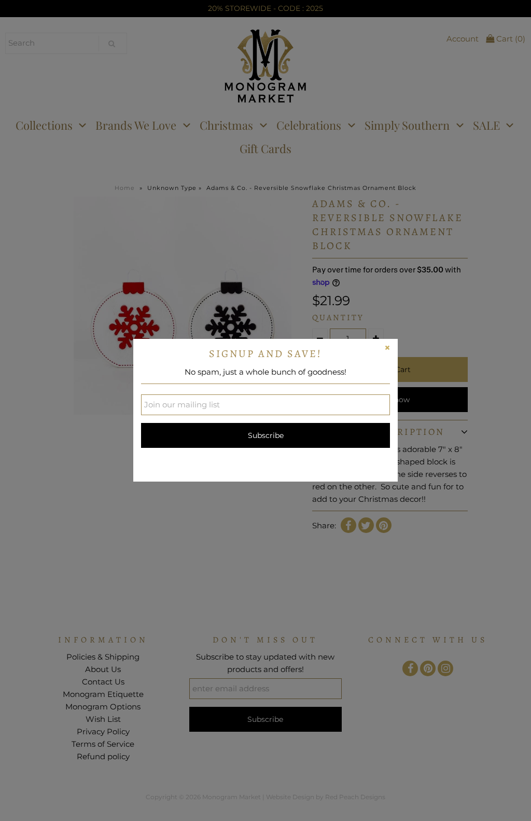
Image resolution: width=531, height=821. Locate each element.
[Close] (387, 349)
